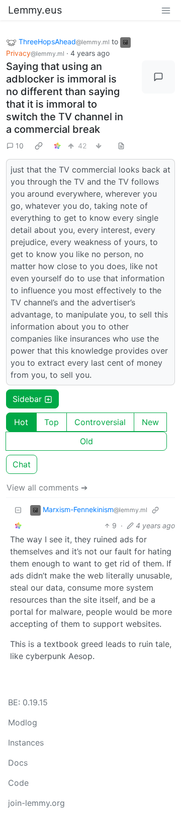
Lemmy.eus (35, 10)
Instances (26, 742)
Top (51, 422)
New (150, 422)
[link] (38, 145)
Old (86, 441)
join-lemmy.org (36, 803)
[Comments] (158, 77)
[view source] (121, 145)
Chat (22, 464)
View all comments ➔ (47, 487)
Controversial (100, 422)
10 (20, 145)
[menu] (166, 10)
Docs (18, 763)
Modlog (22, 722)
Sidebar (27, 399)
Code (18, 783)
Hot (21, 422)
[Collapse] (18, 510)
